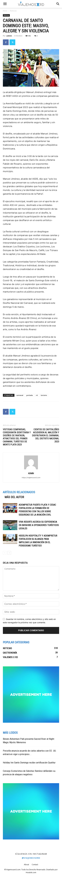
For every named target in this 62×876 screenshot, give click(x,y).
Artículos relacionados (19, 492)
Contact (35, 864)
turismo (44, 395)
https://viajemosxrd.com (31, 478)
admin (9, 36)
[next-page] (9, 553)
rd (37, 395)
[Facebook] (6, 42)
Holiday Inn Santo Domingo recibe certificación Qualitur (29, 762)
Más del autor (14, 497)
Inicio (5, 11)
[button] (58, 4)
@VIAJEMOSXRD (31, 857)
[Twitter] (12, 42)
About (26, 864)
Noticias (13, 11)
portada (29, 395)
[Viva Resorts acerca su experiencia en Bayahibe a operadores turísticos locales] (10, 525)
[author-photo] (31, 469)
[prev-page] (4, 553)
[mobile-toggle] (5, 4)
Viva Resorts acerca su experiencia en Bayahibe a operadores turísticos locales (39, 525)
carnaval (19, 395)
